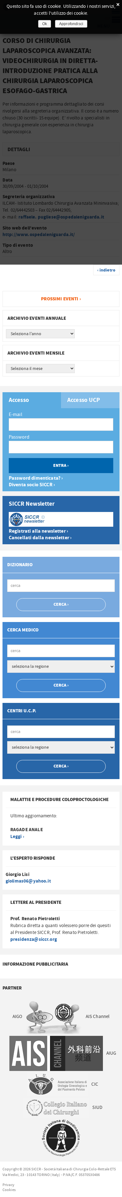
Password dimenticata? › (36, 478)
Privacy (8, 1184)
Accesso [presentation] (19, 400)
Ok (44, 24)
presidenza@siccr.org (33, 939)
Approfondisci (71, 24)
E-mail (15, 414)
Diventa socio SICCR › (32, 485)
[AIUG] (57, 1084)
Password (19, 437)
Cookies (9, 1189)
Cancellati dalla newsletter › (40, 538)
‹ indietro (106, 270)
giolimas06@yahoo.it (28, 881)
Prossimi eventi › (61, 299)
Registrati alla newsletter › (38, 531)
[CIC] (56, 1107)
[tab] (32, 400)
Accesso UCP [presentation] (83, 400)
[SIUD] (61, 1138)
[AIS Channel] (56, 1053)
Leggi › (17, 836)
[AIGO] (53, 1017)
